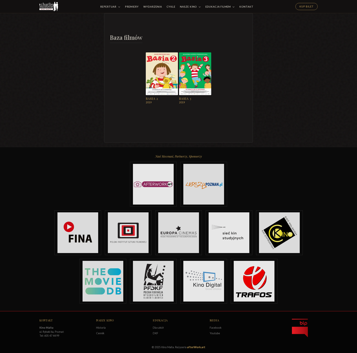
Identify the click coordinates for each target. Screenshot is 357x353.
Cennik (100, 333)
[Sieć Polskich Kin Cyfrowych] (279, 232)
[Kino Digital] (203, 281)
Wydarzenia (152, 6)
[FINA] (77, 232)
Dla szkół (158, 327)
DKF (155, 333)
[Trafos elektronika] (254, 281)
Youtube (215, 333)
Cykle (171, 6)
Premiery (132, 6)
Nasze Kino (189, 6)
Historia (101, 327)
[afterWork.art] (153, 184)
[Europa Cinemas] (178, 232)
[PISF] (128, 232)
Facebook (215, 327)
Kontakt (246, 6)
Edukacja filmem (218, 6)
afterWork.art (196, 347)
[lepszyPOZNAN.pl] (203, 184)
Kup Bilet (306, 6)
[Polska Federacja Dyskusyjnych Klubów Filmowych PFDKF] (153, 281)
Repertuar (108, 6)
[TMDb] (103, 281)
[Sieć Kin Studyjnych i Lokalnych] (229, 232)
